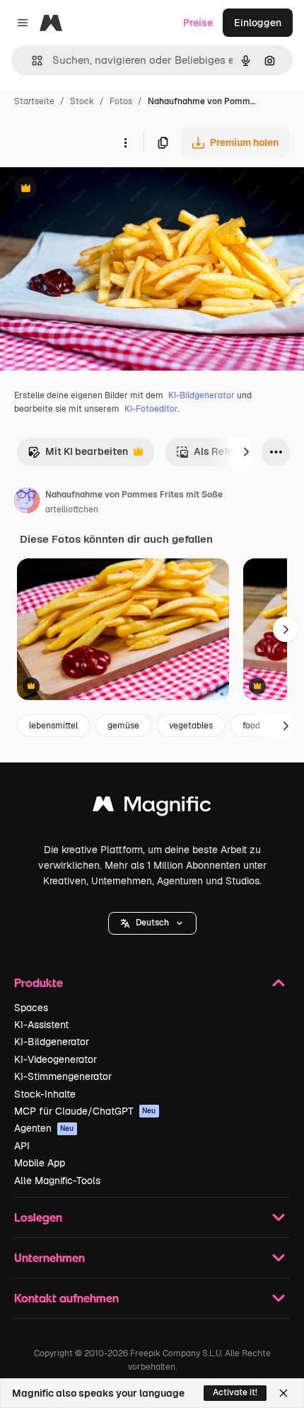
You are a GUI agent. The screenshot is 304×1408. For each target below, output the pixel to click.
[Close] (283, 1393)
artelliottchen (71, 509)
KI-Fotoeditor (150, 409)
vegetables (191, 725)
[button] (152, 923)
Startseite (34, 101)
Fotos (121, 101)
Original (90, 189)
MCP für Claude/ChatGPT (85, 1111)
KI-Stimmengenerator (63, 1076)
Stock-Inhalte (45, 1094)
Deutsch (152, 922)
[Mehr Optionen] (125, 142)
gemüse (123, 725)
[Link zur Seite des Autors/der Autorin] (27, 502)
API (22, 1145)
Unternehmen (49, 1257)
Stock (82, 101)
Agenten (44, 1128)
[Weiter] (246, 452)
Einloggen (257, 22)
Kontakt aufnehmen (66, 1297)
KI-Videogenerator (55, 1059)
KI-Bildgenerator (201, 395)
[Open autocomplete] (31, 60)
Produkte (38, 982)
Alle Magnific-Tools (57, 1180)
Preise (198, 22)
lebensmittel (53, 725)
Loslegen (38, 1217)
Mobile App (39, 1162)
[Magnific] (152, 807)
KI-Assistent (41, 1024)
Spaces (31, 1007)
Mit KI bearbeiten (78, 455)
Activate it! (235, 1392)
